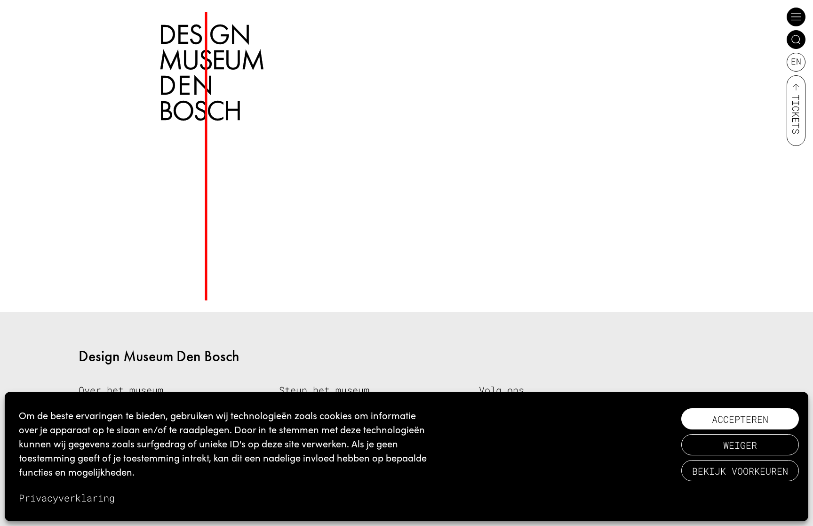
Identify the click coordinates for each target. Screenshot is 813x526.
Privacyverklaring (67, 498)
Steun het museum (324, 390)
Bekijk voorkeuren (740, 471)
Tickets (796, 114)
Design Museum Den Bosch (159, 356)
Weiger (740, 445)
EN (796, 61)
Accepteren (740, 419)
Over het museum (121, 390)
